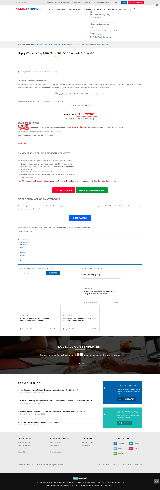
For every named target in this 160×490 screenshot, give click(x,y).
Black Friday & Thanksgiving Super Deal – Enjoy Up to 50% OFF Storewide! (99, 293)
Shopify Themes (32, 87)
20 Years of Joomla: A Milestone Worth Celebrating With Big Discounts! (34, 319)
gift (21, 260)
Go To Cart (94, 37)
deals (21, 247)
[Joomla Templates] (28, 9)
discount (22, 255)
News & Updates (54, 44)
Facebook (121, 443)
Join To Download (135, 2)
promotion (23, 252)
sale (21, 258)
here (58, 131)
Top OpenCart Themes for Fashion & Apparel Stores (39, 422)
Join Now (80, 363)
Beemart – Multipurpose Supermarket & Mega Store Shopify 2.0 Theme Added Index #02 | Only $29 (57, 401)
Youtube (120, 453)
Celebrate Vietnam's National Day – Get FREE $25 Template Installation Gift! (79, 319)
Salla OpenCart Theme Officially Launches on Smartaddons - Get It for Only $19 (49, 390)
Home (33, 44)
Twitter (120, 448)
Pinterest (136, 448)
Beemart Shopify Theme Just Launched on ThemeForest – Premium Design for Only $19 (52, 411)
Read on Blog (42, 44)
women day (23, 245)
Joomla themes (39, 206)
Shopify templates (65, 206)
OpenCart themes (52, 206)
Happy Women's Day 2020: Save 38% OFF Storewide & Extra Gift (56, 53)
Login (124, 2)
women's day (24, 242)
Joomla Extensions (126, 84)
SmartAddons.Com (52, 485)
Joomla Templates (110, 84)
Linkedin (136, 443)
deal (21, 250)
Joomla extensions (81, 206)
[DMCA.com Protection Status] (80, 478)
